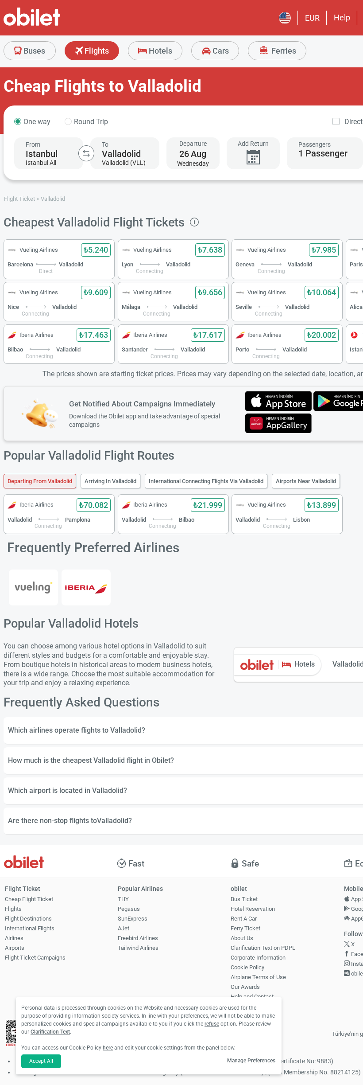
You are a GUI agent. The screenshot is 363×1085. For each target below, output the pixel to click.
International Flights (29, 928)
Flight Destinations (28, 918)
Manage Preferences (251, 1061)
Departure (193, 143)
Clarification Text (50, 1032)
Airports (14, 947)
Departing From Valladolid (40, 481)
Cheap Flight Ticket (29, 899)
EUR (312, 18)
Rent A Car (244, 918)
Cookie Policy (247, 967)
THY (123, 899)
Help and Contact (252, 996)
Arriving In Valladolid (110, 481)
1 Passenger (323, 153)
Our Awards (245, 987)
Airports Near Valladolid (306, 481)
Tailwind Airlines (138, 947)
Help (342, 17)
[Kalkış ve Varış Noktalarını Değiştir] (86, 153)
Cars (220, 50)
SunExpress (132, 918)
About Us (242, 938)
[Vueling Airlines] (33, 588)
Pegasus (129, 908)
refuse (212, 1024)
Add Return (253, 143)
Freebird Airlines (138, 938)
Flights (96, 50)
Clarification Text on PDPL (263, 947)
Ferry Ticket (245, 928)
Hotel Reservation (253, 908)
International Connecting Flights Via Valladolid (206, 481)
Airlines (14, 938)
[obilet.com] (53, 24)
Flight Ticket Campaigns (35, 957)
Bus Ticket (244, 899)
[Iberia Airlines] (86, 588)
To (105, 144)
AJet (123, 928)
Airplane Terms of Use (258, 977)
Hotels (159, 50)
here (108, 1048)
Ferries (283, 50)
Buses (33, 50)
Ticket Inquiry (248, 1006)
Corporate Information (258, 957)
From (33, 144)
